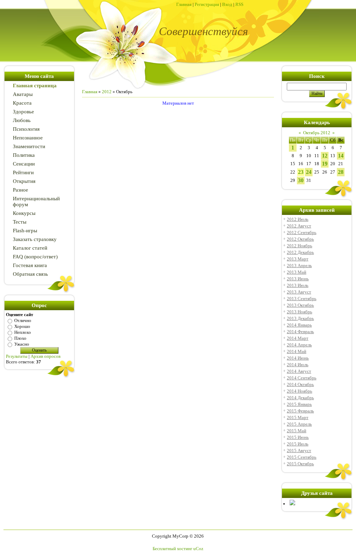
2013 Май (296, 272)
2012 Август (299, 225)
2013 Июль (297, 285)
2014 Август (299, 371)
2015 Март (297, 417)
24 (309, 172)
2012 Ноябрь (299, 245)
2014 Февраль (300, 331)
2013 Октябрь (300, 305)
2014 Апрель (299, 344)
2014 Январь (299, 325)
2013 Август (299, 292)
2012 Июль (297, 219)
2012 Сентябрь (301, 232)
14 (340, 156)
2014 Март (297, 338)
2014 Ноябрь (299, 391)
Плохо (20, 338)
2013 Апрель (299, 265)
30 (301, 180)
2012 (107, 91)
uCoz (198, 548)
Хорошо (22, 326)
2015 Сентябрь (301, 457)
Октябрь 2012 (316, 132)
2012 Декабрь (300, 252)
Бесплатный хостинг (172, 548)
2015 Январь (299, 404)
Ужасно (21, 344)
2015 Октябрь (300, 463)
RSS (239, 4)
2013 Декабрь (300, 318)
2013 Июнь (298, 278)
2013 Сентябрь (301, 298)
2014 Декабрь (300, 397)
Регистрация (207, 4)
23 (301, 172)
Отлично (22, 320)
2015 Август (299, 450)
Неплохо (22, 332)
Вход (227, 4)
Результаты (16, 356)
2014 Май (296, 351)
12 (324, 156)
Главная (184, 4)
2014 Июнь (298, 358)
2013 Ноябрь (299, 311)
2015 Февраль (300, 410)
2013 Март (297, 259)
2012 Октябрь (300, 239)
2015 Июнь (298, 437)
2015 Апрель (299, 424)
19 (324, 164)
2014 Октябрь (300, 384)
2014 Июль (297, 364)
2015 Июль (297, 444)
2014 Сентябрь (301, 377)
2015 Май (296, 430)
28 (340, 172)
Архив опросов (45, 356)
